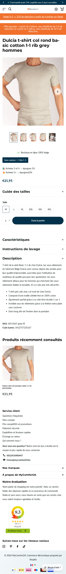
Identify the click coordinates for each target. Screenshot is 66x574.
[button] (10, 218)
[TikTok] (24, 546)
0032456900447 (15, 455)
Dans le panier (38, 220)
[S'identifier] (56, 9)
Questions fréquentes (12, 416)
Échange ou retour (11, 436)
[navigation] (3, 2)
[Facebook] (17, 546)
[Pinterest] (11, 546)
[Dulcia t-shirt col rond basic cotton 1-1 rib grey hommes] (18, 363)
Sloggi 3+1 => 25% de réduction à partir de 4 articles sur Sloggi (33, 16)
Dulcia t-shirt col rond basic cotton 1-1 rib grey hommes (16, 387)
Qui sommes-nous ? (11, 440)
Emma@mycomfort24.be (18, 460)
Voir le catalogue (4, 9)
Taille (4, 202)
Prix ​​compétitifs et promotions (17, 424)
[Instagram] (3, 546)
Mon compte (8, 420)
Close (33, 468)
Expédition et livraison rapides (16, 432)
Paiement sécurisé (10, 428)
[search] (9, 9)
